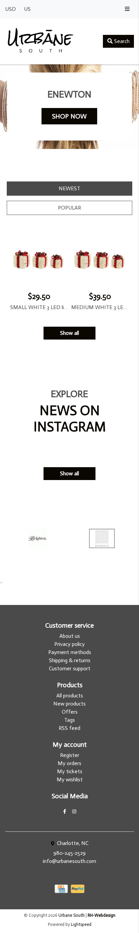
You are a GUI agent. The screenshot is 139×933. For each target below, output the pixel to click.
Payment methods (69, 652)
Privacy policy (69, 644)
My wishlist (70, 779)
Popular (69, 207)
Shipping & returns (69, 660)
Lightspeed (81, 924)
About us (69, 636)
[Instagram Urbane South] (74, 812)
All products (69, 695)
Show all (69, 333)
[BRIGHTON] (37, 538)
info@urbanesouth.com (69, 861)
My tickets (69, 771)
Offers (70, 712)
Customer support (69, 668)
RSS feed (69, 728)
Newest (69, 188)
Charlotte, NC (72, 843)
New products (69, 703)
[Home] (40, 41)
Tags (69, 720)
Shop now (69, 116)
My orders (69, 763)
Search (121, 41)
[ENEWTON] (102, 538)
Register (69, 755)
